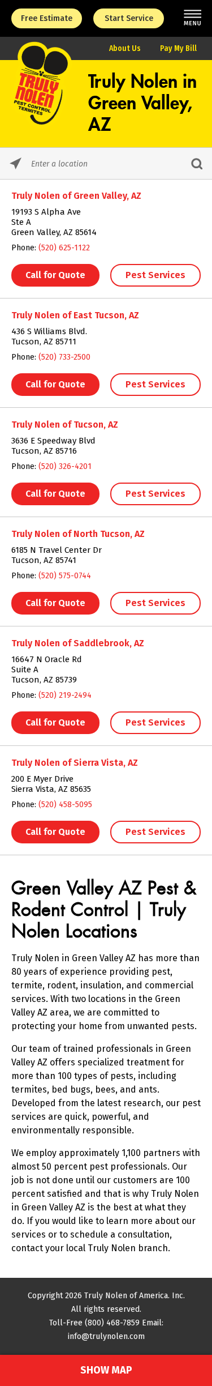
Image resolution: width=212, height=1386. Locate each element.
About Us (125, 48)
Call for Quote (55, 275)
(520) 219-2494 (65, 695)
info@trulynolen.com (106, 1336)
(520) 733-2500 (64, 357)
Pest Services (155, 275)
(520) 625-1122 (64, 248)
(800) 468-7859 (112, 1323)
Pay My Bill (178, 48)
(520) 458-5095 (65, 804)
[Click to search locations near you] (15, 163)
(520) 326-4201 (65, 466)
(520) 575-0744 (64, 576)
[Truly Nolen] (41, 125)
